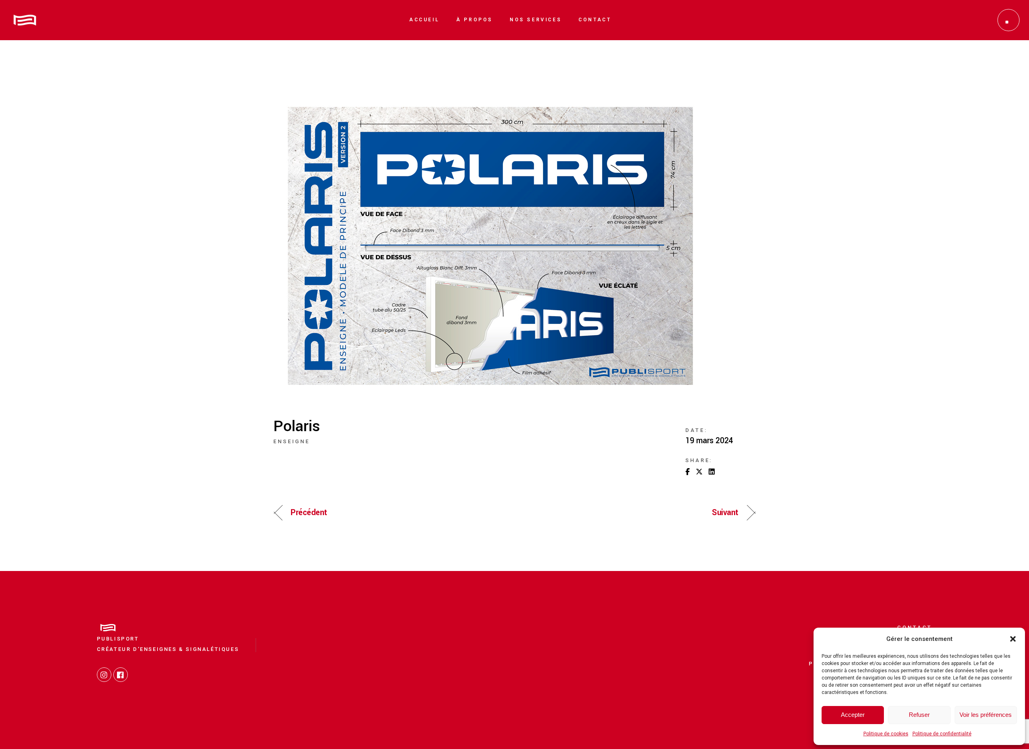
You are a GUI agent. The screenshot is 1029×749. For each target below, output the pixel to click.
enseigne (291, 441)
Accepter (853, 714)
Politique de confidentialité (942, 734)
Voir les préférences (985, 714)
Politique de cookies (885, 734)
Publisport (118, 639)
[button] (1013, 639)
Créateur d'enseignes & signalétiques (168, 649)
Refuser (919, 714)
